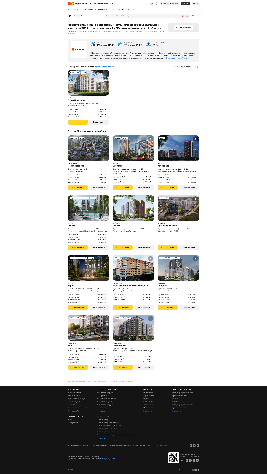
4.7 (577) (141, 229)
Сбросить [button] (195, 16)
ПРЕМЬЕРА (116, 163)
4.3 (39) (140, 169)
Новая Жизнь (72, 163)
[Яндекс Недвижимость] (79, 3)
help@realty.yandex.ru (109, 459)
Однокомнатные (149, 402)
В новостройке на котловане (106, 399)
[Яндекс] (195, 470)
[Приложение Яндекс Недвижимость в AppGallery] (194, 460)
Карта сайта (164, 445)
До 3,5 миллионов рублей (105, 405)
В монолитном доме (75, 393)
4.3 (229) (186, 169)
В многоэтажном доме (104, 402)
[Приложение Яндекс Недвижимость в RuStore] (197, 460)
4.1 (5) (85, 169)
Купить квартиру (102, 420)
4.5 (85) (95, 103)
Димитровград (73, 423)
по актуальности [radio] (87, 67)
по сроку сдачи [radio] (101, 67)
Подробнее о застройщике (176, 58)
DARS (159, 163)
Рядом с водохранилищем (76, 399)
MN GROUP (72, 283)
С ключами (71, 405)
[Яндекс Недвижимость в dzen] (194, 445)
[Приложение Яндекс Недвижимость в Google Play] (190, 460)
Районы (175, 399)
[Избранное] (151, 3)
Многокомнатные (149, 393)
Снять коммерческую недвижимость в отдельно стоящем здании (119, 435)
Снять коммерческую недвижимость (109, 426)
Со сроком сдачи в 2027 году (78, 408)
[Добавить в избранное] (105, 73)
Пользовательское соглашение (120, 445)
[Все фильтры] (70, 16)
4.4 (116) (186, 229)
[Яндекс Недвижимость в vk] (191, 445)
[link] (195, 3)
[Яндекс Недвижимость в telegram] (198, 445)
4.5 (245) (96, 229)
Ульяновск (71, 420)
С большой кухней (74, 402)
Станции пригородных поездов (183, 393)
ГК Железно (72, 98)
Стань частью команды (99, 445)
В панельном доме (74, 396)
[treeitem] (73, 9)
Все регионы (176, 402)
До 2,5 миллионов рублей (105, 393)
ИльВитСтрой (117, 283)
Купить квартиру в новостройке (108, 432)
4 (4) (126, 289)
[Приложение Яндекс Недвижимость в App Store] (187, 460)
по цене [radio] (111, 67)
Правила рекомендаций (141, 445)
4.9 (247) (96, 349)
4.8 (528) (96, 289)
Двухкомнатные (149, 396)
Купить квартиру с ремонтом (107, 429)
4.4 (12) (130, 349)
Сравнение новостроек (180, 396)
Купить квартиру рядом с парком (108, 423)
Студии (145, 399)
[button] (156, 3)
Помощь (155, 445)
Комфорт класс (102, 396)
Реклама (86, 445)
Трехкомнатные (148, 405)
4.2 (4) (175, 289)
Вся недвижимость (74, 445)
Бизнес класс (101, 408)
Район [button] (187, 16)
